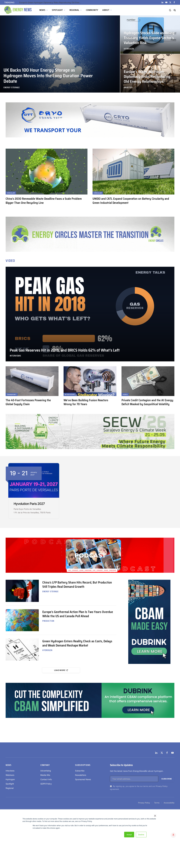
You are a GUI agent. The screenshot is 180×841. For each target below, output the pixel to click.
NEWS (42, 10)
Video (125, 394)
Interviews (15, 355)
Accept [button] (129, 834)
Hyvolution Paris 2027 (29, 504)
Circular (11, 193)
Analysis (128, 87)
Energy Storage (12, 87)
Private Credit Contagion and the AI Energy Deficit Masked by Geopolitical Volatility (147, 402)
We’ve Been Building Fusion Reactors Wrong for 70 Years (86, 402)
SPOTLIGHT (57, 10)
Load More (60, 670)
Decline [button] (141, 834)
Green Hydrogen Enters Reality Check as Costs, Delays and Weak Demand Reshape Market (77, 643)
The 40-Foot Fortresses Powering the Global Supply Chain (28, 402)
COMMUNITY (92, 10)
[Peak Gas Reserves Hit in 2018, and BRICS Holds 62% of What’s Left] (90, 314)
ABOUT (105, 10)
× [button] (154, 815)
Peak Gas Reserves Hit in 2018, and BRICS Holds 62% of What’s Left (65, 350)
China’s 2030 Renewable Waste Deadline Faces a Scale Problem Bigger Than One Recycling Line (44, 201)
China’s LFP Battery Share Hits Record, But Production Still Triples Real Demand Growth (77, 584)
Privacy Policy (161, 786)
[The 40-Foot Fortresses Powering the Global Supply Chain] (32, 381)
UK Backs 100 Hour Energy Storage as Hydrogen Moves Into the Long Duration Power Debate (48, 75)
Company (45, 765)
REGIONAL (74, 10)
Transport (11, 394)
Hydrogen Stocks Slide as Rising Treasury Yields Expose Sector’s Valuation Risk (149, 38)
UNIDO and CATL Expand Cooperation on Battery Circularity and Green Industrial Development (131, 201)
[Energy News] (18, 10)
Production (48, 621)
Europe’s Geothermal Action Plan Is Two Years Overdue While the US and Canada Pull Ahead (77, 614)
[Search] (174, 10)
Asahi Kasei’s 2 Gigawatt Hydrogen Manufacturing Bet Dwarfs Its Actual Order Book (51, 2)
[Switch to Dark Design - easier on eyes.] (170, 10)
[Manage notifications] (173, 835)
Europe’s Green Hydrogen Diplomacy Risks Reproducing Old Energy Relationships (147, 76)
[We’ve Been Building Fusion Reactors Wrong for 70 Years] (90, 381)
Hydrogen (129, 48)
